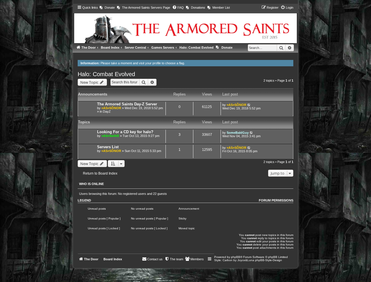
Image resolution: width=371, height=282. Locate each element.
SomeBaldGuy (238, 132)
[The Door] (186, 23)
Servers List (108, 147)
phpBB (235, 257)
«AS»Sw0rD (110, 136)
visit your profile (150, 63)
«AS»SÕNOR (111, 108)
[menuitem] (107, 7)
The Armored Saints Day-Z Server (127, 104)
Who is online (91, 184)
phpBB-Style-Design (268, 260)
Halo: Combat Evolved (106, 74)
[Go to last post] (249, 105)
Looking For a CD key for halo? (125, 132)
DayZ (107, 111)
